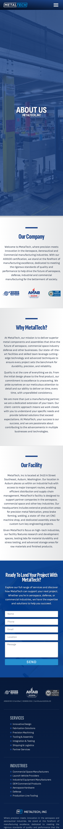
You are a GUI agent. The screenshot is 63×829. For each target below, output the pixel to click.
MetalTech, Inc (35, 812)
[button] (56, 5)
